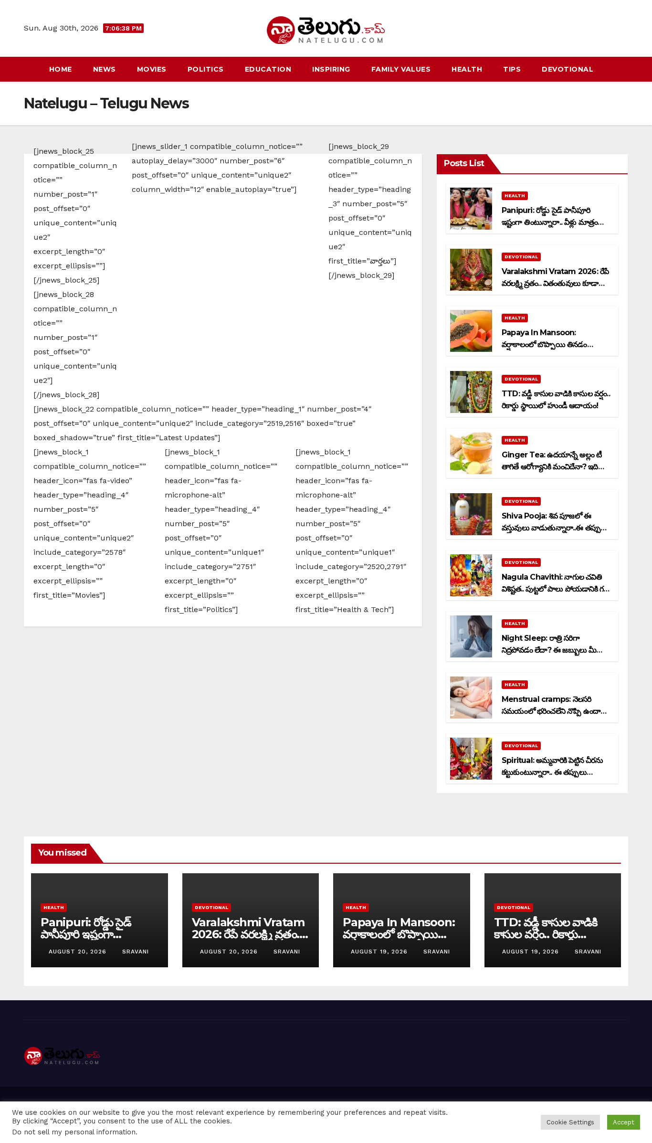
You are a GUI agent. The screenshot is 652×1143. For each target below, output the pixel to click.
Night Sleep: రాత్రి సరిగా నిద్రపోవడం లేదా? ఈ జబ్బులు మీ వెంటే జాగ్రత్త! (549, 650)
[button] (621, 69)
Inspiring (331, 69)
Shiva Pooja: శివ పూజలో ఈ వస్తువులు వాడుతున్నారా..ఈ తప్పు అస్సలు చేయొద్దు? (551, 527)
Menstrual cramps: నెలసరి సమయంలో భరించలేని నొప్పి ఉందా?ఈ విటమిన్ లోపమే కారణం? (553, 711)
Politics (206, 69)
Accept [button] (623, 1122)
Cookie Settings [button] (570, 1122)
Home (60, 69)
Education (268, 69)
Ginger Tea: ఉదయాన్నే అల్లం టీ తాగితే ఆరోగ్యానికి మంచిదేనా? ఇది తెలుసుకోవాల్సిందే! (551, 466)
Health (467, 69)
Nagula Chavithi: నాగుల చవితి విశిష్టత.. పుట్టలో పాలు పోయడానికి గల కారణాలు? (555, 588)
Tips (512, 69)
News (104, 69)
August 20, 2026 (79, 951)
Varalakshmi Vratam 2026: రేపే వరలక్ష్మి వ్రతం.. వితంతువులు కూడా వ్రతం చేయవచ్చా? (555, 283)
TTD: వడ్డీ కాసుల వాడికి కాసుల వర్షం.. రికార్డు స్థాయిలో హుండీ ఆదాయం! (551, 934)
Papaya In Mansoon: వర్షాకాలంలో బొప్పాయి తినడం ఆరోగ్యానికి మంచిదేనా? (544, 344)
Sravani (135, 951)
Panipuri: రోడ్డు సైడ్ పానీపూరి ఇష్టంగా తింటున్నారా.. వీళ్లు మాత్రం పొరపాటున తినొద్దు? (550, 222)
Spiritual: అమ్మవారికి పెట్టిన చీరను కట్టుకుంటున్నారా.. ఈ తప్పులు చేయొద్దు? (552, 772)
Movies (152, 69)
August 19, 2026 (380, 951)
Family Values (401, 69)
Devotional (567, 69)
